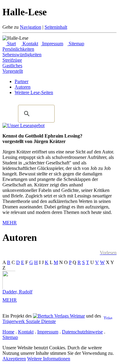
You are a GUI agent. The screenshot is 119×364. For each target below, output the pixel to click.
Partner (21, 81)
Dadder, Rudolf (17, 291)
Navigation (30, 27)
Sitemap (75, 43)
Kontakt (29, 43)
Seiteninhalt (56, 27)
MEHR (9, 222)
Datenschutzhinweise (82, 331)
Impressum (52, 43)
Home (8, 331)
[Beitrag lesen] (23, 125)
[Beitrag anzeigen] (11, 280)
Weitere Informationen (48, 358)
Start (11, 43)
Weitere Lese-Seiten (34, 92)
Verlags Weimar (69, 315)
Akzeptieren (14, 358)
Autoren (23, 87)
